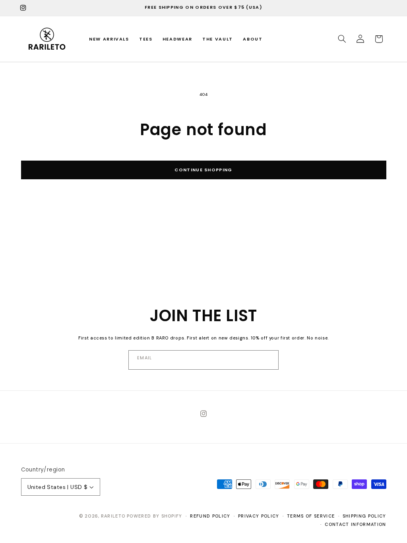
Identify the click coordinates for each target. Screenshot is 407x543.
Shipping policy (364, 516)
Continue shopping (203, 170)
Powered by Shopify (154, 516)
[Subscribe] (203, 360)
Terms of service (311, 516)
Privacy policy (258, 516)
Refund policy (210, 516)
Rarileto (113, 516)
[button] (342, 39)
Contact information (355, 524)
